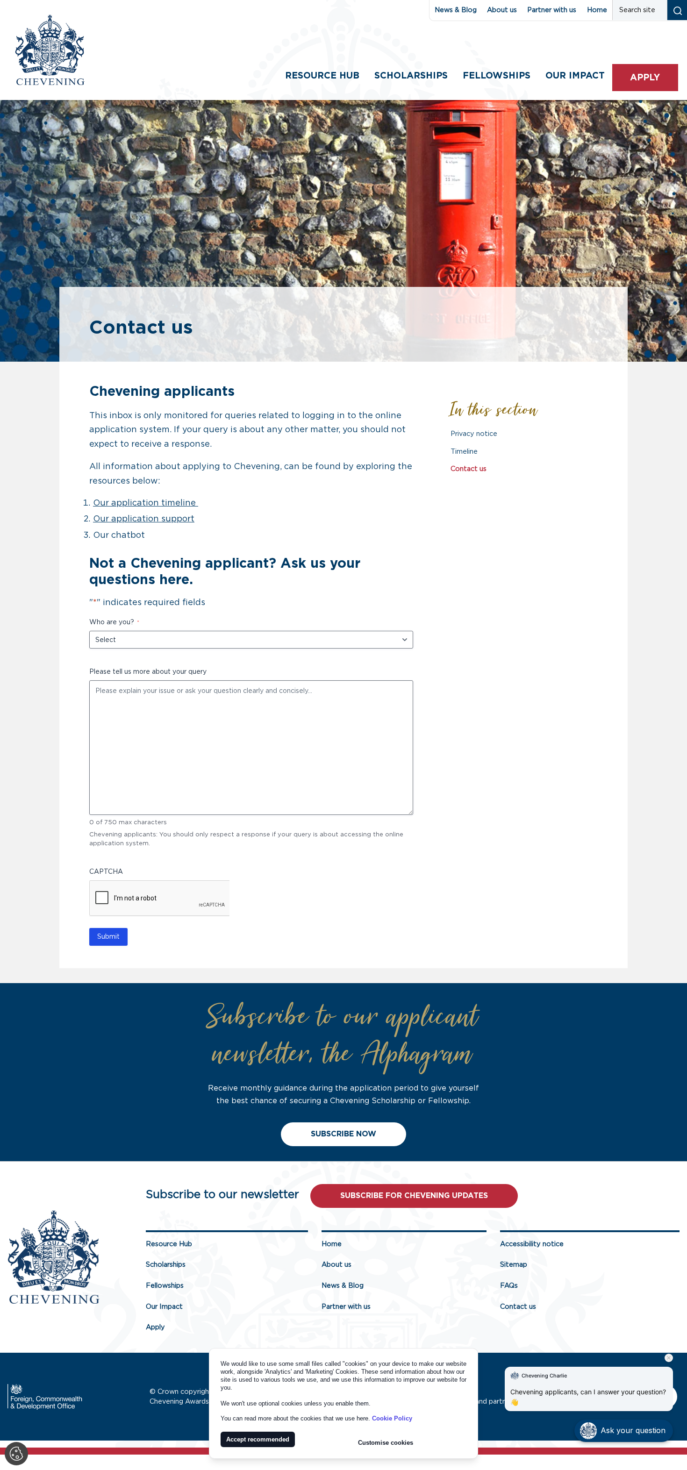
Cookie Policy (392, 1418)
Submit (108, 937)
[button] (623, 1431)
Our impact (575, 75)
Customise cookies (385, 1442)
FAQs (509, 1285)
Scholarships (411, 75)
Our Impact (164, 1306)
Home (597, 10)
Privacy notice (474, 433)
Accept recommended (257, 1439)
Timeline (464, 451)
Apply (645, 77)
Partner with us (551, 10)
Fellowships (496, 75)
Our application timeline (145, 503)
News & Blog (456, 10)
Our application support (143, 519)
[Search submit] (677, 10)
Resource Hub (322, 75)
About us (502, 10)
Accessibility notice (532, 1244)
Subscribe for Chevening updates (414, 1195)
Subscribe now (343, 1134)
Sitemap (513, 1264)
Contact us (469, 468)
